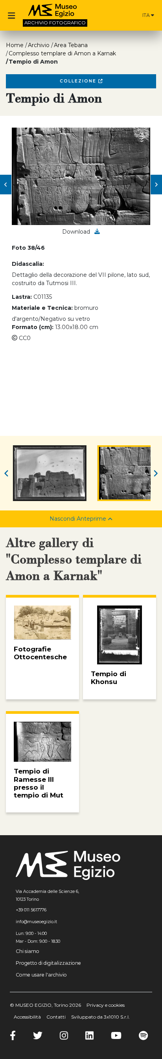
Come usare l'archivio (41, 975)
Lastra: (22, 296)
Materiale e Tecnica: (42, 307)
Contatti (56, 1017)
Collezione (79, 81)
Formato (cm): (32, 327)
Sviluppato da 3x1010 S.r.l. (100, 1017)
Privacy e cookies (106, 1005)
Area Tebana (71, 45)
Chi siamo (27, 951)
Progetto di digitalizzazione (48, 963)
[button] (5, 184)
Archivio (39, 45)
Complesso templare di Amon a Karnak (62, 53)
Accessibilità (27, 1017)
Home (15, 45)
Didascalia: (28, 263)
